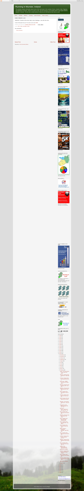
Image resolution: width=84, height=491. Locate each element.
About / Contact (45, 15)
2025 (60, 337)
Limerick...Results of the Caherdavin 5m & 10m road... (64, 458)
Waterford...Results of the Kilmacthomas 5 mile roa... (64, 389)
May (61, 365)
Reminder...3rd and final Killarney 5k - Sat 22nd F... (64, 402)
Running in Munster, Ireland (28, 7)
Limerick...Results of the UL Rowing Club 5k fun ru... (64, 379)
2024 (60, 338)
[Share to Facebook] (41, 24)
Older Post (52, 42)
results (28, 26)
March (61, 368)
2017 (60, 349)
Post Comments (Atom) (24, 44)
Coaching (31, 15)
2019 (60, 346)
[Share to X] (40, 24)
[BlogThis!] (39, 24)
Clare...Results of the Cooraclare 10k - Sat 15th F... (64, 422)
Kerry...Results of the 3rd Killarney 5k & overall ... (64, 399)
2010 (60, 469)
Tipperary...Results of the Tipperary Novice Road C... (64, 440)
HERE (37, 22)
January (61, 463)
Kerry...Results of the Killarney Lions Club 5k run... (64, 412)
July (61, 362)
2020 (60, 344)
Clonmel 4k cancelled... (64, 449)
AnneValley (25, 26)
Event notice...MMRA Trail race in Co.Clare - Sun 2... (64, 382)
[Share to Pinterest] (42, 24)
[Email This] (38, 24)
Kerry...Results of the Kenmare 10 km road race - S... (64, 443)
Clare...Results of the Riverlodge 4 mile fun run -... (64, 392)
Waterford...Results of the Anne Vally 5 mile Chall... (64, 416)
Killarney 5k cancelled (64, 461)
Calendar (20, 15)
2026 (60, 335)
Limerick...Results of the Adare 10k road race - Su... (64, 395)
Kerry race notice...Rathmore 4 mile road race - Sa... (64, 409)
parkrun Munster (37, 15)
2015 (60, 352)
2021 (60, 343)
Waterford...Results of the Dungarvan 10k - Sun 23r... (64, 385)
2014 (19, 26)
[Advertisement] (35, 37)
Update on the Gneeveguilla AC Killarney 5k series (63, 447)
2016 (60, 350)
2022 (60, 341)
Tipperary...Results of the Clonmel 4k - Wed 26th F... (64, 375)
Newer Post (18, 42)
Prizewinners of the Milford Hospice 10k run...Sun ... (64, 406)
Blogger (48, 486)
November (62, 356)
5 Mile (21, 26)
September (62, 359)
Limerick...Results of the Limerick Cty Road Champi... (64, 452)
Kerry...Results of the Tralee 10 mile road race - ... (64, 426)
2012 (60, 466)
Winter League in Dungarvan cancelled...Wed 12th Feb (64, 430)
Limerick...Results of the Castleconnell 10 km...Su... (64, 437)
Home (16, 15)
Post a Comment (19, 30)
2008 (60, 472)
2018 (60, 347)
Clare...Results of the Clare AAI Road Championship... (64, 419)
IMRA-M (25, 15)
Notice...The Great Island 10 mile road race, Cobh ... (64, 372)
